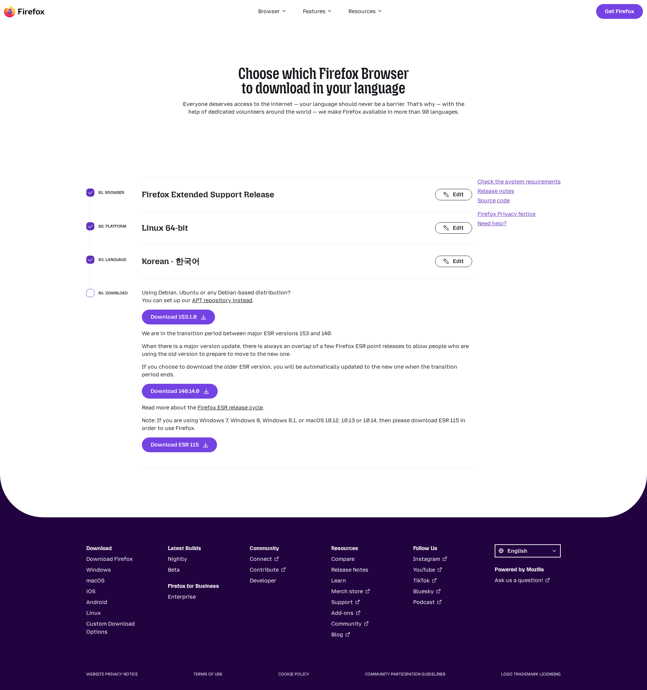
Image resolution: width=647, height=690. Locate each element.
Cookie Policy (293, 674)
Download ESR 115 (175, 444)
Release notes (495, 191)
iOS (90, 591)
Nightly (177, 559)
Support (342, 602)
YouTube (424, 570)
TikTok (421, 580)
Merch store (347, 591)
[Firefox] (24, 11)
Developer (263, 580)
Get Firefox (619, 11)
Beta (174, 570)
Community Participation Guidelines (405, 674)
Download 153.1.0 (174, 317)
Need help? (491, 223)
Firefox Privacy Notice (506, 214)
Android (96, 602)
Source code (493, 200)
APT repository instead (222, 300)
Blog (337, 634)
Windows (98, 570)
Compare (343, 559)
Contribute (264, 570)
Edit (458, 194)
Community (346, 624)
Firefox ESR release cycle (230, 407)
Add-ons (342, 613)
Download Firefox (109, 559)
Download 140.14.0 (175, 391)
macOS (95, 580)
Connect (261, 559)
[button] (272, 11)
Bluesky (423, 591)
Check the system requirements (519, 181)
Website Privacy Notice (112, 674)
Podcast (424, 602)
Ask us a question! (519, 580)
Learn (338, 580)
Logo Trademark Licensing (531, 674)
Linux (93, 613)
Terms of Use (207, 674)
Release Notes (349, 570)
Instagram (426, 559)
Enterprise (182, 597)
